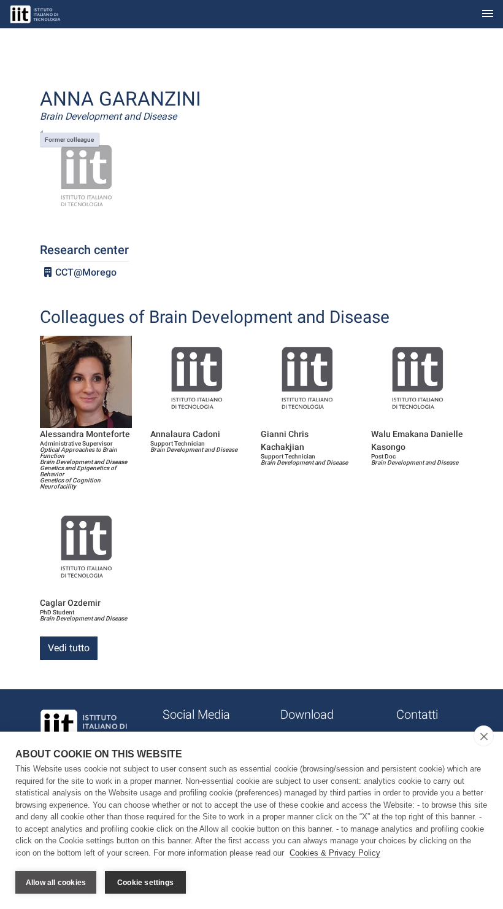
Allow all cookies (56, 882)
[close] (484, 735)
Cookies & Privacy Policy (335, 852)
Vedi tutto (69, 648)
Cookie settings (145, 882)
